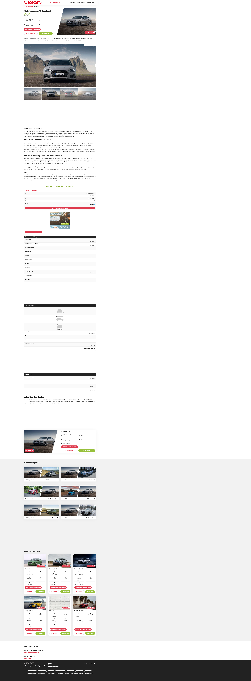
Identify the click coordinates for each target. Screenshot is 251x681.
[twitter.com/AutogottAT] (87, 663)
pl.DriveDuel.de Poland (41, 673)
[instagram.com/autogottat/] (89, 663)
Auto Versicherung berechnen (33, 232)
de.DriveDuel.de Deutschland (60, 671)
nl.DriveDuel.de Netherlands (31, 673)
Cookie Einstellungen (53, 666)
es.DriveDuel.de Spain (79, 671)
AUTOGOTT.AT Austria (42, 671)
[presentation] (24, 65)
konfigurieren (31, 33)
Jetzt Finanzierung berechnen (32, 29)
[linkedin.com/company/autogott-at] (91, 663)
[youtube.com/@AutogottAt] (94, 663)
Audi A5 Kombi (27, 658)
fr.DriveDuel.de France (70, 671)
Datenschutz (51, 665)
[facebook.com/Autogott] (84, 663)
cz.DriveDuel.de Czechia (51, 673)
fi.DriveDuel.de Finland (89, 673)
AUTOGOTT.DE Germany (32, 671)
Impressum (51, 663)
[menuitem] (72, 2)
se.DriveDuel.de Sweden (69, 673)
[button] (81, 3)
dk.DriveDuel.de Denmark (79, 673)
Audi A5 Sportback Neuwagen (31, 652)
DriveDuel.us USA (51, 671)
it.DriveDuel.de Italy (60, 673)
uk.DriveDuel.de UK (88, 671)
